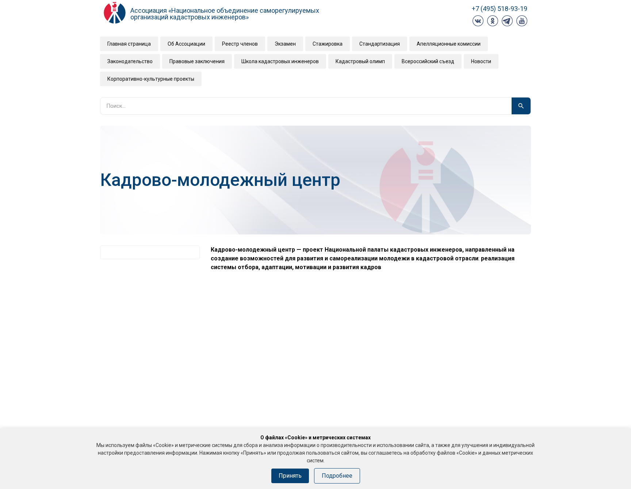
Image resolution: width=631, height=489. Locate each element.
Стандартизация (379, 44)
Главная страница (129, 44)
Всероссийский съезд (428, 61)
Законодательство (130, 61)
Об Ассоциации (186, 44)
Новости (481, 61)
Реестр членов (240, 44)
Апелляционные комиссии (449, 44)
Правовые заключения (197, 61)
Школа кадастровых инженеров (280, 61)
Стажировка (328, 44)
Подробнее (337, 475)
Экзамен (285, 44)
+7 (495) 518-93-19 (499, 8)
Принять (290, 475)
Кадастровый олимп (360, 61)
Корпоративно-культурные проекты (150, 79)
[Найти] (521, 106)
